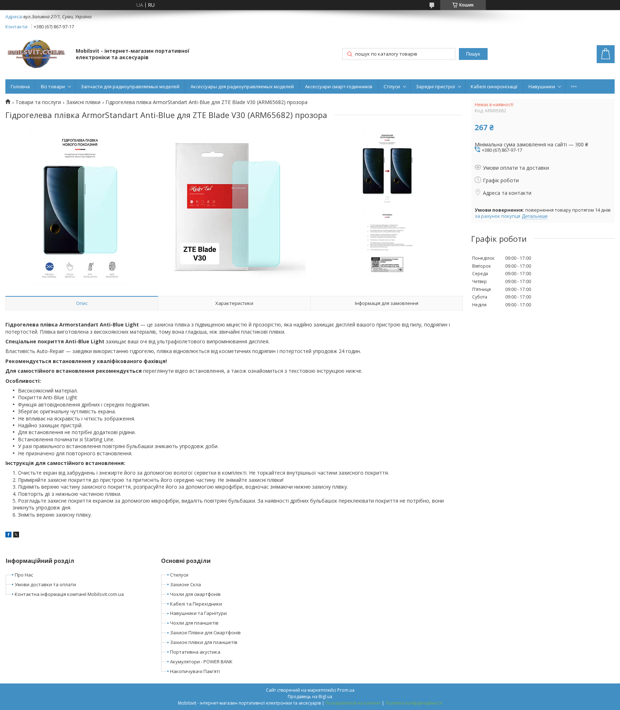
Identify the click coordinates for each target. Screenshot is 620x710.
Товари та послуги (38, 102)
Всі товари (53, 86)
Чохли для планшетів (194, 623)
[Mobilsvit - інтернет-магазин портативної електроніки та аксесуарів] (37, 54)
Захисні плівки (83, 102)
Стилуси (179, 575)
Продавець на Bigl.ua (310, 696)
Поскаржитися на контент (353, 703)
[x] (16, 535)
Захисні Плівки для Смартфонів (205, 632)
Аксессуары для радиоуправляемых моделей (242, 86)
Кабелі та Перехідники (196, 604)
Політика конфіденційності (413, 703)
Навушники (542, 86)
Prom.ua (345, 690)
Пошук (473, 54)
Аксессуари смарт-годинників (338, 86)
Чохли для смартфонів (195, 594)
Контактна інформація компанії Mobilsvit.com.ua (69, 594)
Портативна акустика (195, 652)
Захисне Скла (185, 584)
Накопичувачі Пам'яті (195, 671)
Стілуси (392, 86)
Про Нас (24, 575)
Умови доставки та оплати (45, 584)
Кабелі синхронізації (494, 86)
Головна (20, 86)
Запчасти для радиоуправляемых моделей (130, 86)
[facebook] (8, 535)
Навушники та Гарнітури (198, 613)
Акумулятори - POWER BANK (201, 661)
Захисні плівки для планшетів (204, 642)
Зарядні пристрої (435, 86)
